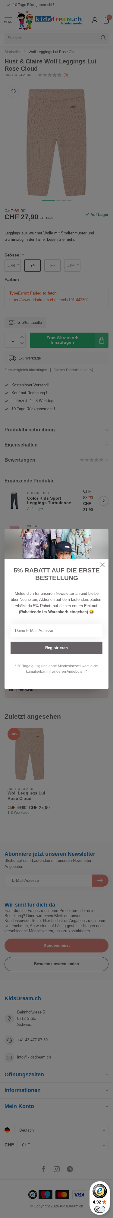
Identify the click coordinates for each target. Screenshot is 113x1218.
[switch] (99, 1209)
